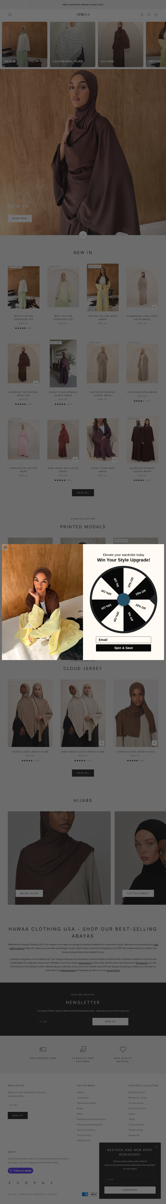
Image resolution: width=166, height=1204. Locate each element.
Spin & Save (123, 648)
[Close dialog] (5, 547)
